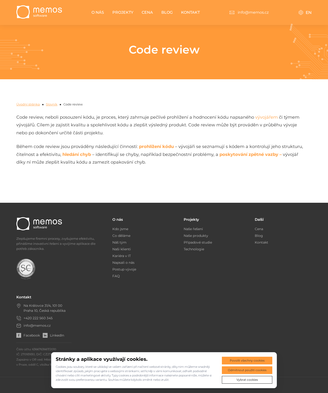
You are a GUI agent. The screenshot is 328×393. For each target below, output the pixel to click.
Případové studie (198, 242)
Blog (167, 12)
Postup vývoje (124, 269)
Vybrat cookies (247, 379)
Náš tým (119, 242)
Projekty (122, 12)
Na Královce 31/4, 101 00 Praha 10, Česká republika (45, 308)
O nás (97, 12)
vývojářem (266, 117)
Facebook (32, 335)
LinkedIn (57, 335)
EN (309, 12)
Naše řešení (193, 229)
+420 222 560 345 (38, 318)
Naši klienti (121, 249)
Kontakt (190, 12)
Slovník (51, 104)
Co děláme (121, 235)
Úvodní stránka (28, 104)
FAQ (116, 276)
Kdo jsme (120, 229)
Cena (147, 12)
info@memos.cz (37, 325)
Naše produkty (196, 235)
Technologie (194, 249)
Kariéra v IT (121, 256)
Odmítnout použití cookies (247, 370)
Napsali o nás (123, 262)
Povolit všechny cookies (247, 360)
